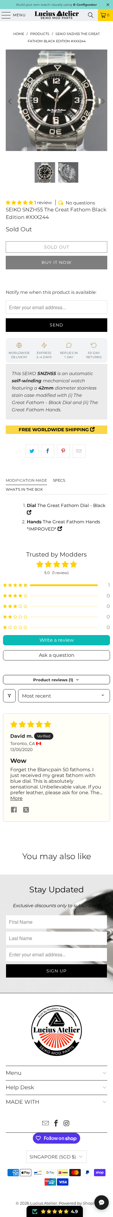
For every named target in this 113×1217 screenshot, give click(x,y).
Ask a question (56, 655)
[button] (20, 202)
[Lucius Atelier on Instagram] (66, 1123)
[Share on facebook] (13, 810)
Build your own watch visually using (56, 5)
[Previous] (10, 101)
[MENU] (3, 15)
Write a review (56, 640)
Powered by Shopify (78, 1203)
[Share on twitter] (26, 810)
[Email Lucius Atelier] (45, 1123)
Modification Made (26, 480)
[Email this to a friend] (79, 451)
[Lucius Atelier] (56, 15)
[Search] (90, 15)
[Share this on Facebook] (47, 451)
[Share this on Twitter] (32, 451)
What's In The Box (24, 489)
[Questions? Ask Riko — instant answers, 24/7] (101, 1202)
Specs (59, 480)
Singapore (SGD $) (53, 1157)
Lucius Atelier (43, 1203)
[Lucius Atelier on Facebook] (56, 1123)
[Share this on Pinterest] (63, 451)
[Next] (103, 101)
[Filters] (9, 695)
